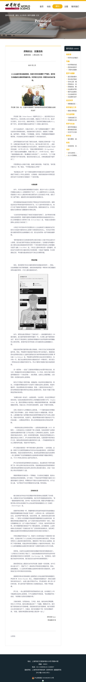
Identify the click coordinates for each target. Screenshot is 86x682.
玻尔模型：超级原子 (74, 139)
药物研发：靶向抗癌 (74, 87)
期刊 (57, 6)
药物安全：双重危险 (74, 84)
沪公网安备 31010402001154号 (44, 678)
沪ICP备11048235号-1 (43, 672)
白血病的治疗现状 (74, 97)
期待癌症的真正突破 (74, 129)
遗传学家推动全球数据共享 (76, 127)
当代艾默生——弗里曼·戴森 (77, 153)
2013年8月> (23, 15)
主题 (66, 7)
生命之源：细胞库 (74, 82)
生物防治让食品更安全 (75, 120)
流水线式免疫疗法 (74, 79)
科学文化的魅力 (73, 58)
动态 (49, 7)
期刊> (17, 15)
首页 (42, 7)
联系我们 (75, 7)
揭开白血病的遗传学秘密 (76, 92)
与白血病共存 (72, 94)
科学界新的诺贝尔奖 (74, 65)
